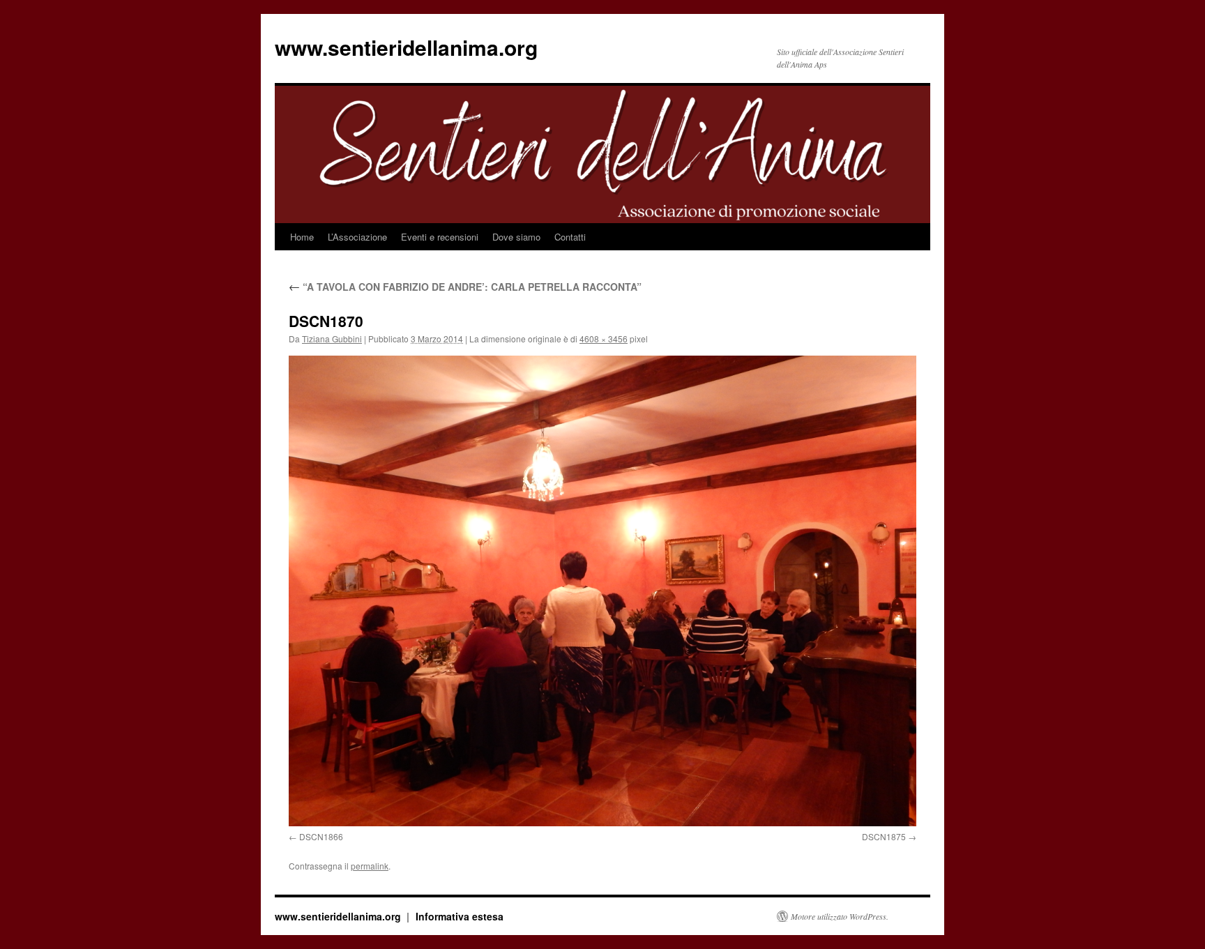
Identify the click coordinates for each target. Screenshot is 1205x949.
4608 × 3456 (603, 338)
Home (302, 236)
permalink (369, 866)
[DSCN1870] (602, 591)
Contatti (570, 236)
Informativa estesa (459, 916)
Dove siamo (516, 236)
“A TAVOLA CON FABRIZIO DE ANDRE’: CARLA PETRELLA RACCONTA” (465, 287)
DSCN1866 (321, 836)
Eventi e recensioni (439, 236)
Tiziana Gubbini (332, 338)
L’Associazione (357, 236)
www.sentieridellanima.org (406, 47)
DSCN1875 (884, 836)
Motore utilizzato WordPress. (839, 916)
